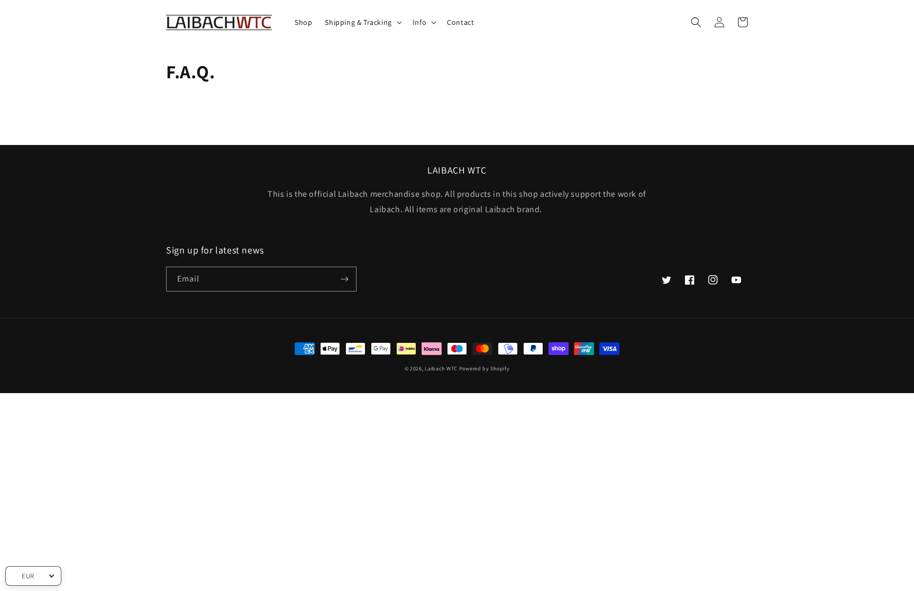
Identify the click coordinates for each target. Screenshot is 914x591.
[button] (362, 22)
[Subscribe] (344, 279)
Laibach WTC (441, 368)
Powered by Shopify (484, 368)
